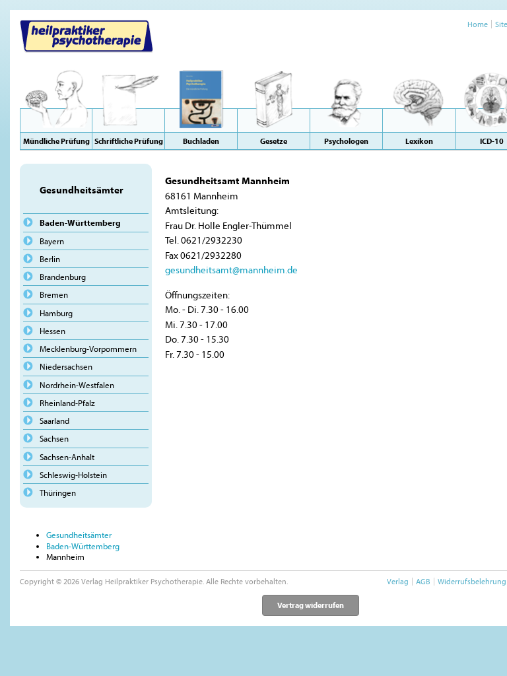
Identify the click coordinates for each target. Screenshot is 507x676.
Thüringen (58, 492)
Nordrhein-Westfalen (77, 385)
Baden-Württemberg (80, 222)
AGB (423, 581)
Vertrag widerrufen (310, 605)
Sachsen (54, 438)
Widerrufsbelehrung (472, 581)
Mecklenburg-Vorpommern (88, 348)
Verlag (398, 581)
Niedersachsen (66, 366)
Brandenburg (63, 276)
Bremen (54, 294)
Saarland (54, 420)
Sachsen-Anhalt (67, 457)
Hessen (52, 330)
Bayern (52, 241)
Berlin (50, 259)
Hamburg (56, 313)
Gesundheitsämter (79, 534)
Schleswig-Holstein (73, 474)
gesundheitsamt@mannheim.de (231, 269)
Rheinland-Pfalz (67, 402)
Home (477, 24)
